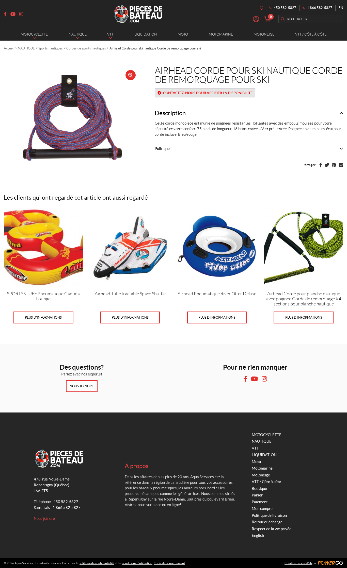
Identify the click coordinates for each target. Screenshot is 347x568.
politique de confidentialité (96, 563)
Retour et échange (267, 522)
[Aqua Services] (138, 14)
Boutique (259, 488)
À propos (136, 465)
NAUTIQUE (26, 48)
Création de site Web (298, 563)
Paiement (260, 502)
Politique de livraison (269, 515)
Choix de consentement (169, 563)
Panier (257, 495)
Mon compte (262, 508)
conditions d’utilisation (137, 563)
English (258, 535)
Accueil (9, 48)
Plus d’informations (43, 317)
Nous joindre (82, 386)
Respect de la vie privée (271, 529)
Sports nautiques (50, 48)
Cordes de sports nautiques (86, 48)
